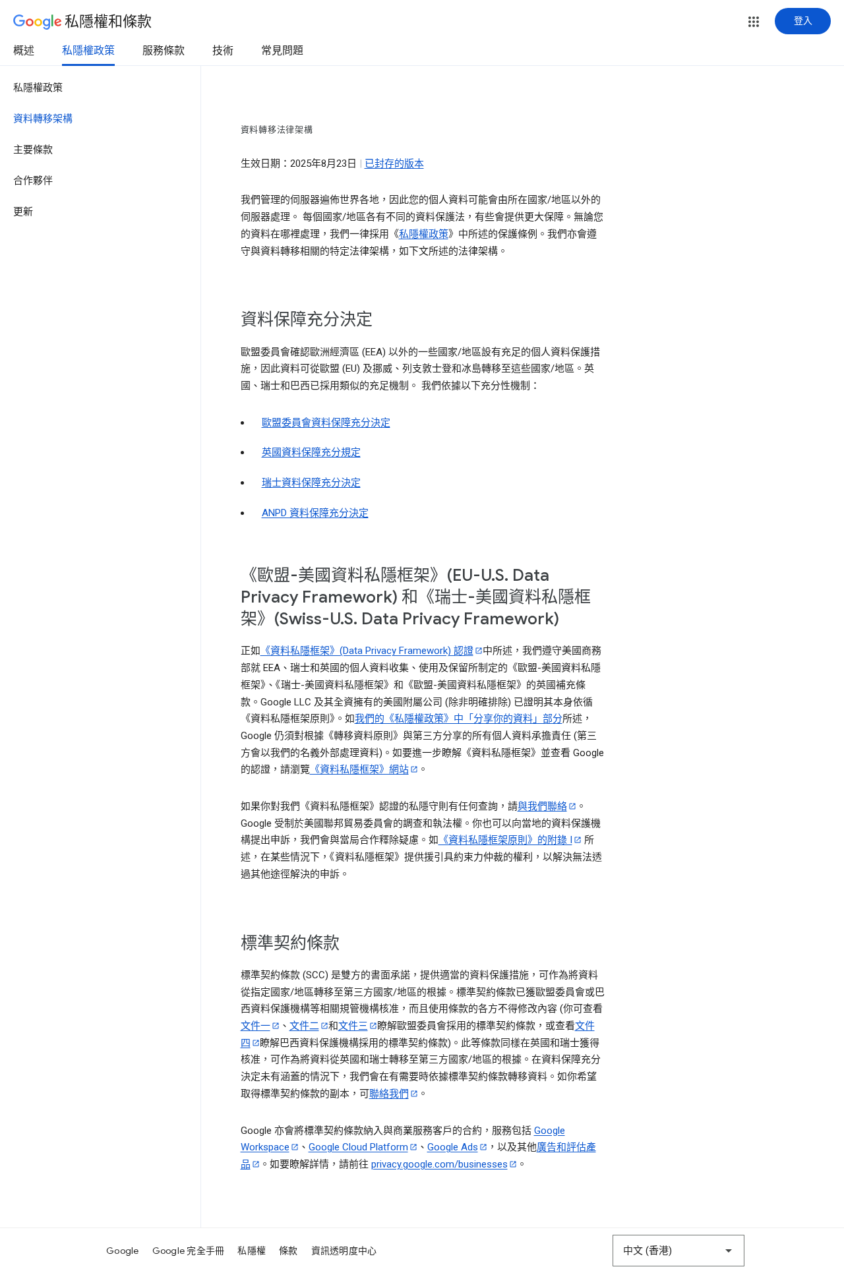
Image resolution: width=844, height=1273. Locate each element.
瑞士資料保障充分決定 (311, 482)
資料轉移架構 (43, 119)
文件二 (304, 1026)
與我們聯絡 (542, 806)
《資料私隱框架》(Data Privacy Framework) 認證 (366, 651)
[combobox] (678, 1250)
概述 (23, 50)
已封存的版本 (394, 163)
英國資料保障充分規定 (311, 452)
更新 (23, 212)
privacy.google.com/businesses (439, 1164)
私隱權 (251, 1251)
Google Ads (452, 1147)
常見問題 (282, 50)
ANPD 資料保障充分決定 (315, 513)
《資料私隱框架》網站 (359, 769)
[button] (753, 22)
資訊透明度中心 (344, 1251)
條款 (288, 1251)
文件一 (255, 1026)
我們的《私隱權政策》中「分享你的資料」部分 (458, 719)
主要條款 (33, 150)
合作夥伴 (33, 181)
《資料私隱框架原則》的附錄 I (505, 840)
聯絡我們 (389, 1094)
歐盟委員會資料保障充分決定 (326, 423)
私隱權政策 (88, 50)
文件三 (353, 1026)
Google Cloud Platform (358, 1147)
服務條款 (163, 50)
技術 (222, 50)
